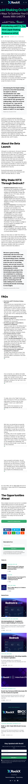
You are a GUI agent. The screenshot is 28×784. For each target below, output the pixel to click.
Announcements (5, 22)
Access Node (3, 723)
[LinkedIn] (15, 780)
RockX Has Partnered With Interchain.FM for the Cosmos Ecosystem (14, 691)
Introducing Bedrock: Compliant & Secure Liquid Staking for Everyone (12, 622)
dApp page (16, 485)
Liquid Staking (12, 22)
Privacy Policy (19, 777)
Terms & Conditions (10, 777)
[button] (2, 2)
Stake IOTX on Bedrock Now (14, 521)
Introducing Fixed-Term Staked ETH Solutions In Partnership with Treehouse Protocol (17, 578)
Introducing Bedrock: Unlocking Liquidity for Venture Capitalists (14, 657)
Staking (14, 585)
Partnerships (19, 22)
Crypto (13, 564)
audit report (12, 225)
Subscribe (13, 548)
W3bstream (4, 58)
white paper (9, 212)
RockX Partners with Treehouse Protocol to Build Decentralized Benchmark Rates (16, 568)
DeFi (16, 564)
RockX (14, 688)
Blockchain (10, 564)
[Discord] (18, 780)
